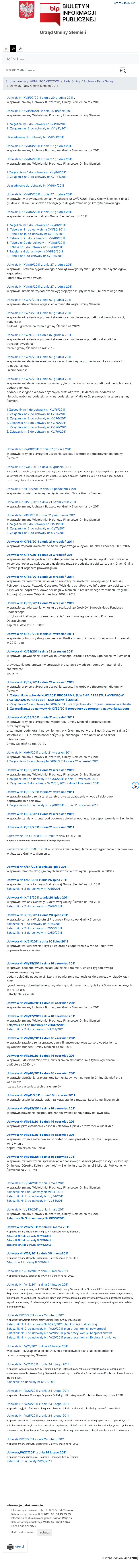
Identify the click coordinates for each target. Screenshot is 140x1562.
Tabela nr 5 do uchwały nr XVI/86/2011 (36, 256)
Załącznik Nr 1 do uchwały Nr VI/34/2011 (35, 1192)
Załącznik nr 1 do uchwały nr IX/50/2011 (34, 924)
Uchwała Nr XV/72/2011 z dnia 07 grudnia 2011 (39, 300)
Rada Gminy (72, 81)
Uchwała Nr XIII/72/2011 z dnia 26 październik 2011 (42, 489)
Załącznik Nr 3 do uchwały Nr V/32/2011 (29, 1244)
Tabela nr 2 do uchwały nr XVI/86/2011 (37, 238)
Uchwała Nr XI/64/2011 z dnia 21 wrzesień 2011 (39, 752)
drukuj (19, 1546)
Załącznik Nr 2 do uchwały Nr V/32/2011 (29, 1240)
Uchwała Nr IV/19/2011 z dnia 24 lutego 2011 (37, 1284)
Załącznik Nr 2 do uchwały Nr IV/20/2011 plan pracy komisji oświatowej (56, 1328)
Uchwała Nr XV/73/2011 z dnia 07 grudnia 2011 (39, 313)
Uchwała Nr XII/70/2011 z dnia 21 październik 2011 (41, 502)
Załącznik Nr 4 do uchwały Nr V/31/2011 (28, 1262)
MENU (13, 59)
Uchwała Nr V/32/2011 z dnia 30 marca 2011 (38, 1227)
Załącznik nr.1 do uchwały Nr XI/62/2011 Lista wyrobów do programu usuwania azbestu (70, 704)
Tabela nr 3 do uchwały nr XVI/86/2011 (36, 247)
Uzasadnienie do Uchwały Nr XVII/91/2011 (35, 137)
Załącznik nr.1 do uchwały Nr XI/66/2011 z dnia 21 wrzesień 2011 (53, 805)
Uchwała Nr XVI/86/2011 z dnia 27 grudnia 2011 (39, 212)
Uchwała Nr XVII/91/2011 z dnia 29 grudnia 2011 (40, 111)
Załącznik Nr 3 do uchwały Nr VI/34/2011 (35, 1200)
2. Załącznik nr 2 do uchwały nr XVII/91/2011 (37, 128)
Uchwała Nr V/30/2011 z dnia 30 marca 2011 (37, 1271)
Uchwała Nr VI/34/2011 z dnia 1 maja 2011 (35, 1183)
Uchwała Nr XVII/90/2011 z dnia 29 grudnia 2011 (40, 97)
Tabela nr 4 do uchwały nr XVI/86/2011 (36, 251)
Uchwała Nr (15, 963)
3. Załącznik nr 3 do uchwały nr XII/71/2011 (36, 533)
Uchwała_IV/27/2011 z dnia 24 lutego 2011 (37, 1452)
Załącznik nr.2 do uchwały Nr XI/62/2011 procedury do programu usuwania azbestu (69, 708)
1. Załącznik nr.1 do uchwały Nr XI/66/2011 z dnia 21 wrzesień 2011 (52, 779)
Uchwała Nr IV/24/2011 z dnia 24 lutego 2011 (38, 1404)
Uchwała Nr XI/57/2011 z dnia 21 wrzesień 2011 (40, 555)
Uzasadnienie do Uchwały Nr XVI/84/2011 (35, 185)
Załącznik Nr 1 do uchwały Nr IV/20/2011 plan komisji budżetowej (52, 1324)
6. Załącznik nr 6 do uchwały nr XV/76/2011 (36, 431)
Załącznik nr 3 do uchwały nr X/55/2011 (34, 888)
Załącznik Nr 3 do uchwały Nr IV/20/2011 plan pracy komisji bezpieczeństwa (59, 1333)
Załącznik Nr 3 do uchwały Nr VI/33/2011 (36, 1218)
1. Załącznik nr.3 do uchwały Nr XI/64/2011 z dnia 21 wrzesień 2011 (52, 761)
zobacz (45, 1532)
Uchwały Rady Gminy (99, 81)
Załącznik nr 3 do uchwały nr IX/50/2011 (34, 932)
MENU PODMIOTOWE (45, 81)
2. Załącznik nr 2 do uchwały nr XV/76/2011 (36, 414)
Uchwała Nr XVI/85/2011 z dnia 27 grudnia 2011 (39, 194)
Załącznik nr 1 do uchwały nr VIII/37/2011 (36, 1025)
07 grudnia (56, 335)
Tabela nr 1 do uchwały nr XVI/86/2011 (37, 229)
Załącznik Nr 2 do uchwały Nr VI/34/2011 (35, 1196)
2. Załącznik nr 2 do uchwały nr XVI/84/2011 (37, 176)
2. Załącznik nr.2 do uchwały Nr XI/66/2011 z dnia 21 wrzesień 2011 (53, 783)
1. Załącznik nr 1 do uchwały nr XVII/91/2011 (36, 124)
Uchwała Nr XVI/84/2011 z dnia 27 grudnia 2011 (39, 159)
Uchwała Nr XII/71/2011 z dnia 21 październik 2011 (41, 515)
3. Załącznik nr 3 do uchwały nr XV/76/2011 (36, 418)
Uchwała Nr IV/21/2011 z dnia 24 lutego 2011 (37, 1346)
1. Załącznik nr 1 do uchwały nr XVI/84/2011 (36, 172)
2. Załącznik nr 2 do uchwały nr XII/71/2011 (36, 528)
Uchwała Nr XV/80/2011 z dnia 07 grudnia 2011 (39, 449)
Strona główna (16, 81)
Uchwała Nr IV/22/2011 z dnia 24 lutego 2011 (38, 1364)
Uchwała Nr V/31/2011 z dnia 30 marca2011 (37, 1253)
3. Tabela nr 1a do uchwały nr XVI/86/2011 (36, 234)
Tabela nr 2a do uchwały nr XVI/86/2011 (37, 242)
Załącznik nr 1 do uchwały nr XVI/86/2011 (37, 225)
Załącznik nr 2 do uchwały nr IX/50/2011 (34, 928)
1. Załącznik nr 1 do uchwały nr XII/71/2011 (35, 524)
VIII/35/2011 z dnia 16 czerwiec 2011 (49, 963)
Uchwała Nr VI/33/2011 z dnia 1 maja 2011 (35, 1209)
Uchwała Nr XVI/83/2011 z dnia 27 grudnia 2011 (40, 146)
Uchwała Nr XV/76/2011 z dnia (28, 379)
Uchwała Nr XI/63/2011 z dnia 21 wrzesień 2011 (40, 717)
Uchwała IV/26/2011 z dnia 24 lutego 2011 (36, 1439)
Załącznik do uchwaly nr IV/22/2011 (31, 1382)
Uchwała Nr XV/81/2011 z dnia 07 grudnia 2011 (39, 467)
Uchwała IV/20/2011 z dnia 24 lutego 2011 (36, 1315)
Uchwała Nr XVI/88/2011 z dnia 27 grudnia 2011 (39, 286)
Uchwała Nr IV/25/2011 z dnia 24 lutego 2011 (38, 1415)
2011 (68, 335)
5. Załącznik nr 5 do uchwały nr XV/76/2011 (36, 427)
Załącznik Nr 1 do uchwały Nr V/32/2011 (29, 1236)
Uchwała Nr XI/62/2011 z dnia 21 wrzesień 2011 (40, 682)
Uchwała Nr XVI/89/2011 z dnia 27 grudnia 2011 (39, 264)
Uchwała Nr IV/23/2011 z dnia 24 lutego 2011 (38, 1390)
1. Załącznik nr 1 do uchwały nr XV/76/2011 (36, 409)
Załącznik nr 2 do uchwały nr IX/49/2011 (34, 906)
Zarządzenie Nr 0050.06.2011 (27, 849)
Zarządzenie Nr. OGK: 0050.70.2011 (31, 836)
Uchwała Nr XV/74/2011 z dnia (28, 335)
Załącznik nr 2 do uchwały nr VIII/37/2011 (35, 1029)
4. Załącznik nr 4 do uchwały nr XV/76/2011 (36, 423)
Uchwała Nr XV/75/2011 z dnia (28, 357)
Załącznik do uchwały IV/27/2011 (29, 1461)
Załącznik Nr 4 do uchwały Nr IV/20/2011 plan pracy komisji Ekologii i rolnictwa (61, 1337)
